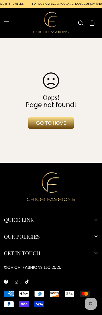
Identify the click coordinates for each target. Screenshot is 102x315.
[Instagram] (16, 282)
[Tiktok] (27, 282)
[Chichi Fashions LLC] (51, 23)
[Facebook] (6, 282)
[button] (92, 23)
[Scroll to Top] (56, 287)
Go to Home (51, 123)
